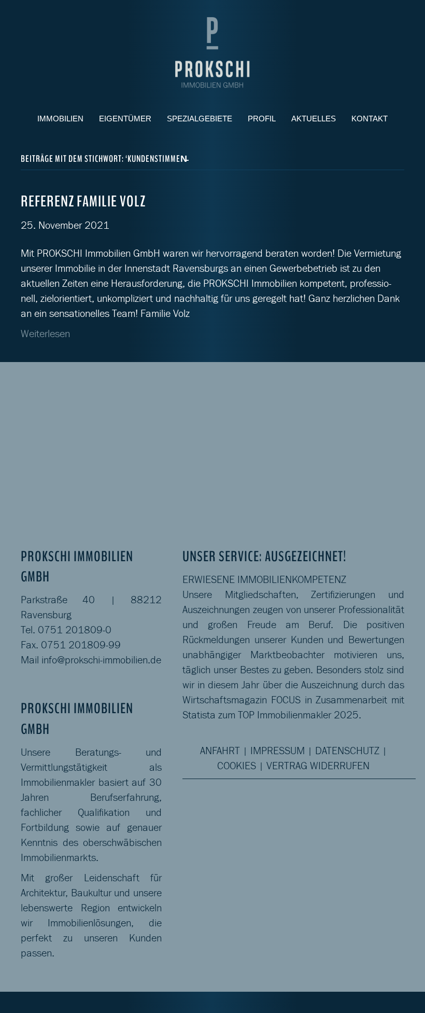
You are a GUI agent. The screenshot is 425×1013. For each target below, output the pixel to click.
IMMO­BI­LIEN (60, 118)
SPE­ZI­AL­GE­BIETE (199, 118)
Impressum (277, 750)
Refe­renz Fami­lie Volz (83, 201)
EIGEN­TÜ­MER (125, 118)
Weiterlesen (45, 333)
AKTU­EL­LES (313, 118)
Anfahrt (220, 750)
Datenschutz (347, 750)
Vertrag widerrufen (318, 765)
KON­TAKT (369, 118)
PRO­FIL (262, 118)
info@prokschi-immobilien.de (101, 660)
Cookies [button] (236, 765)
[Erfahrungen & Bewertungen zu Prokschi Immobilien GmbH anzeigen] (374, 428)
